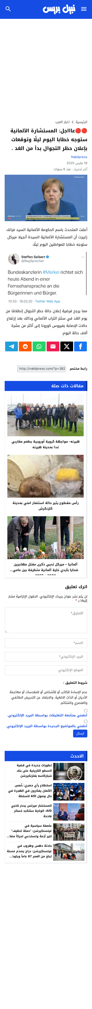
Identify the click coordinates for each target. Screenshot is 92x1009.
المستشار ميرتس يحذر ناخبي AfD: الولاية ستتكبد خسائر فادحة (31, 811)
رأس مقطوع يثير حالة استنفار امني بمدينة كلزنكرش (46, 506)
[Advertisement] (46, 67)
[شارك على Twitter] (67, 346)
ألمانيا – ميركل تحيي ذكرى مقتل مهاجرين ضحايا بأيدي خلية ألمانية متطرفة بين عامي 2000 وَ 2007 (45, 570)
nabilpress (79, 157)
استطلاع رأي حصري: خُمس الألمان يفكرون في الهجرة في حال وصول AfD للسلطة (30, 791)
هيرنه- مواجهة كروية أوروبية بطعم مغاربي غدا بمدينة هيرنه (46, 444)
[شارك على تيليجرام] (11, 346)
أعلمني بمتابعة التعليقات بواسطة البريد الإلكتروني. (47, 715)
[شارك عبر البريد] (53, 346)
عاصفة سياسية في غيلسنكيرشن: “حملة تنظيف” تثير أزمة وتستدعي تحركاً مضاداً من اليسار (29, 833)
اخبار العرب (62, 122)
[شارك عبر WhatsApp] (39, 346)
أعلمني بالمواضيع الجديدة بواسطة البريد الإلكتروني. (46, 726)
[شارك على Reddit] (25, 346)
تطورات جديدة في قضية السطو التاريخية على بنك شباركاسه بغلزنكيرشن (34, 771)
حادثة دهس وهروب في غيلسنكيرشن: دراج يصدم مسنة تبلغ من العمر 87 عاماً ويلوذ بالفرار (29, 853)
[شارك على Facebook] (80, 346)
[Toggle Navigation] (85, 9)
